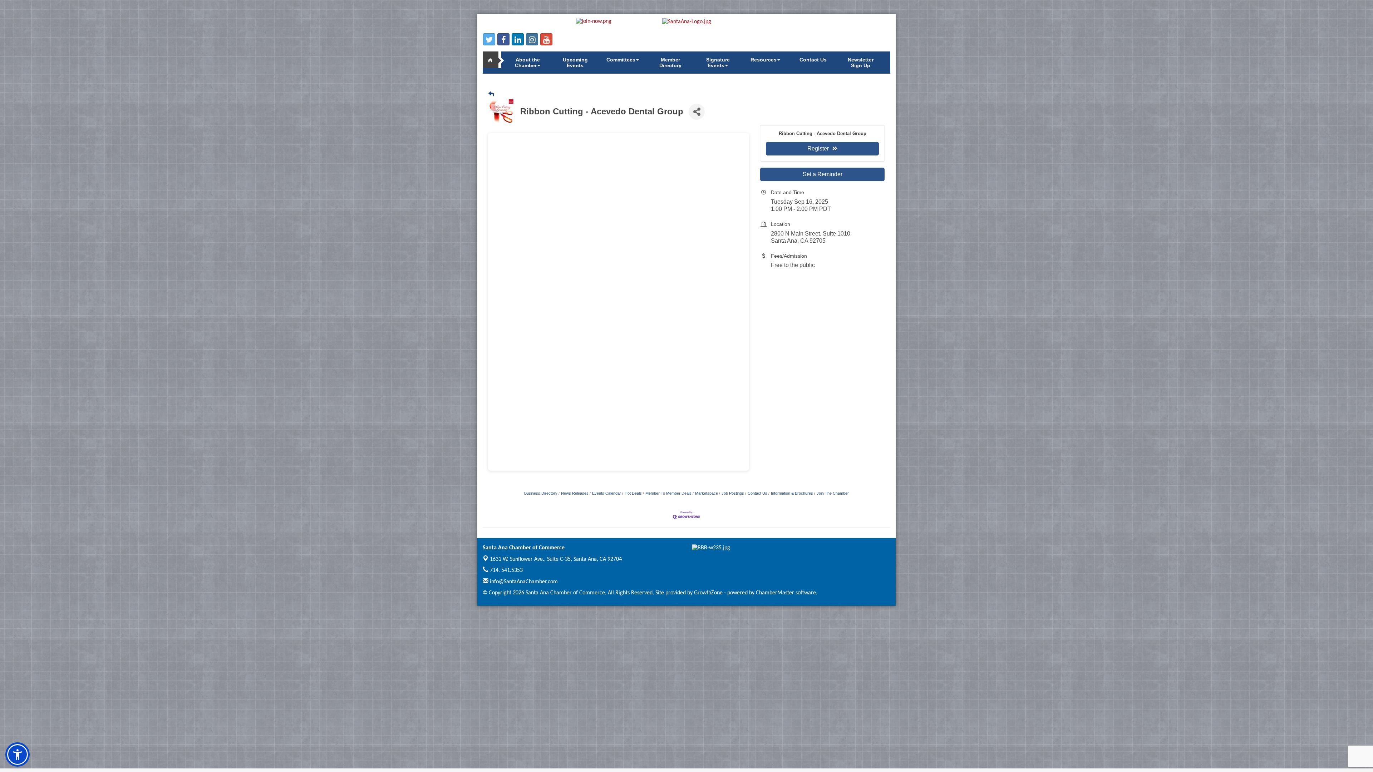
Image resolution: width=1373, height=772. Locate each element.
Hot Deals (633, 493)
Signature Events (718, 62)
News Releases (575, 493)
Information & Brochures (792, 493)
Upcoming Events (575, 62)
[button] (17, 754)
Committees (620, 60)
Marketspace (706, 493)
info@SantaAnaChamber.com (523, 582)
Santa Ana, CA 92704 (556, 559)
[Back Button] (491, 94)
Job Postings (733, 493)
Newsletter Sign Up (860, 62)
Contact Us (813, 60)
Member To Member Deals (668, 493)
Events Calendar (606, 493)
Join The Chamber (833, 493)
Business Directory (540, 493)
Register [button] (818, 148)
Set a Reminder (822, 174)
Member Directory (670, 62)
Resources (764, 60)
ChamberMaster (775, 593)
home (493, 59)
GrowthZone (708, 593)
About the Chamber (527, 62)
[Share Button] (697, 112)
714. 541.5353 (505, 570)
